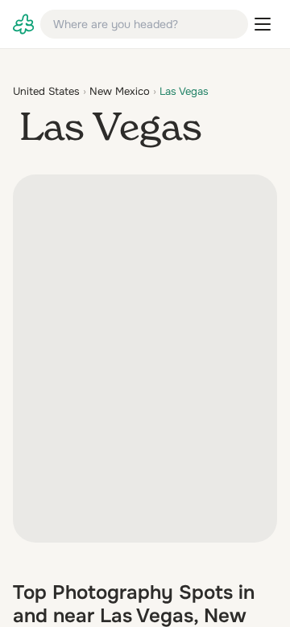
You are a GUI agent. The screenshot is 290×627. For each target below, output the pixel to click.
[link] (23, 24)
